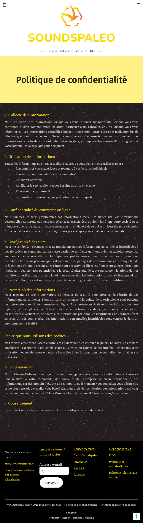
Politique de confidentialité (81, 504)
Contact (79, 468)
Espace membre (84, 449)
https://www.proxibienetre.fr (19, 463)
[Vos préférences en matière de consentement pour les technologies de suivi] (136, 516)
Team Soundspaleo (86, 455)
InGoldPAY (81, 462)
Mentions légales (120, 449)
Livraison (80, 474)
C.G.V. (113, 455)
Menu (138, 4)
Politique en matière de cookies (118, 504)
